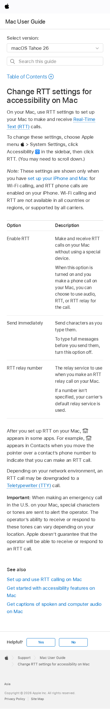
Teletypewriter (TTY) (29, 485)
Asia (7, 684)
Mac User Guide (25, 21)
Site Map (37, 699)
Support (24, 658)
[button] (30, 76)
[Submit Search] (13, 61)
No (73, 642)
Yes (41, 642)
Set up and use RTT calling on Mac (44, 579)
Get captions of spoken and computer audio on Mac (54, 607)
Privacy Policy (15, 699)
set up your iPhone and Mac (58, 178)
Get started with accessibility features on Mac (51, 591)
